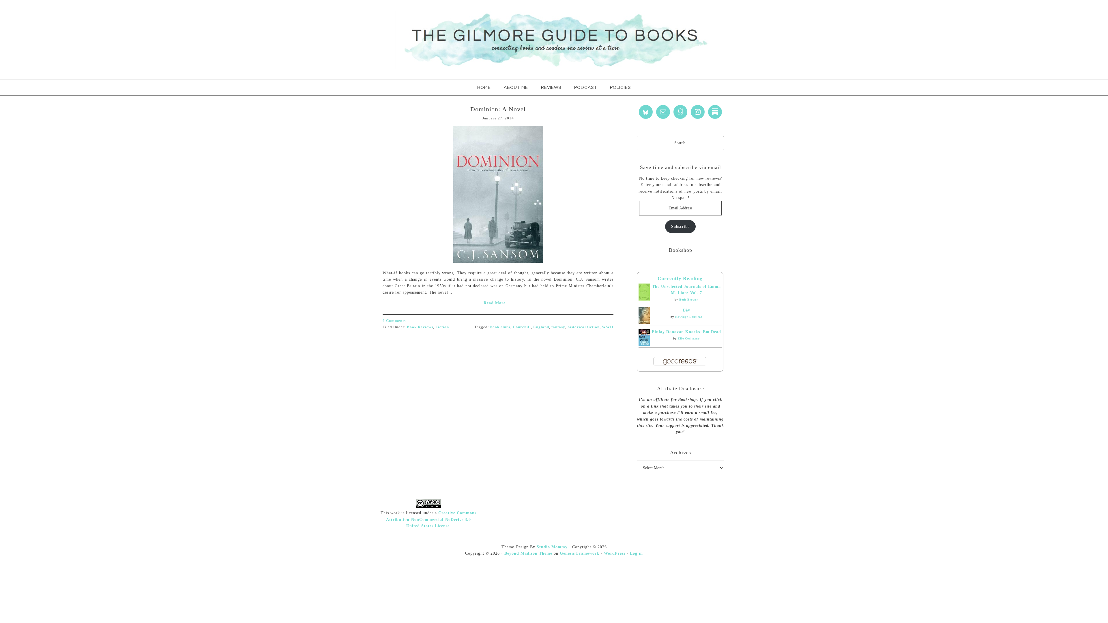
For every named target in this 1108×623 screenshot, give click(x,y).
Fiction (442, 327)
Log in (636, 553)
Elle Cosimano (689, 338)
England (541, 327)
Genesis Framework (579, 553)
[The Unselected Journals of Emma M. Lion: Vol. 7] (644, 299)
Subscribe (680, 226)
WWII (607, 327)
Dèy (686, 310)
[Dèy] (644, 323)
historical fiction (584, 327)
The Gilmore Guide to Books (554, 40)
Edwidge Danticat (688, 316)
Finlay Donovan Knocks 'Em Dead (686, 332)
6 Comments (394, 320)
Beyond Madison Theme (528, 553)
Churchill (522, 327)
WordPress (614, 553)
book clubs (500, 327)
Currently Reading (680, 278)
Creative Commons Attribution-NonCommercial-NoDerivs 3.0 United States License (431, 519)
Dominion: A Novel (498, 109)
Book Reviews (420, 327)
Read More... (497, 303)
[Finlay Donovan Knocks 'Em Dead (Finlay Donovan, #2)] (644, 344)
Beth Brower (688, 299)
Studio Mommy (552, 547)
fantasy (558, 327)
